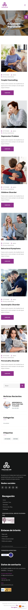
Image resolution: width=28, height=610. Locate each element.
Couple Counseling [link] (9, 80)
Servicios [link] (5, 504)
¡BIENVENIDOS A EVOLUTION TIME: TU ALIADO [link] (17, 404)
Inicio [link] (4, 500)
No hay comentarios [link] (8, 77)
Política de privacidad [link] (7, 539)
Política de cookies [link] (7, 541)
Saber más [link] (7, 92)
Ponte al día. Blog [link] (7, 507)
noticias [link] (15, 438)
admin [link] (14, 75)
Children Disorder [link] (9, 192)
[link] (26, 17)
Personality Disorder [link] (10, 361)
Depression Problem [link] (10, 136)
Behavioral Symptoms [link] (11, 248)
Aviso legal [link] (5, 536)
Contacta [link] (5, 509)
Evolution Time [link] (7, 502)
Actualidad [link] (6, 423)
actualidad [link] (7, 438)
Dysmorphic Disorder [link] (10, 305)
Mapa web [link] (4, 534)
